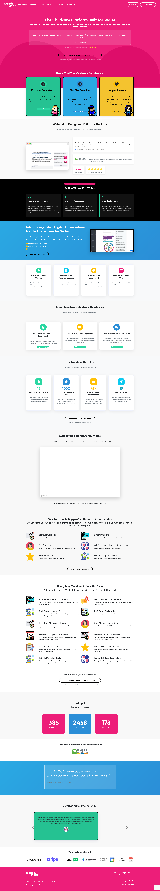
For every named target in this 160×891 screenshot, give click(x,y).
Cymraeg (33, 886)
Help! (53, 881)
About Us (50, 4)
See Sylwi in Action (37, 254)
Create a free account (80, 571)
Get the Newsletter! (127, 885)
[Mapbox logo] (44, 498)
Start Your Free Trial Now (80, 421)
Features (22, 4)
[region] (80, 474)
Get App (72, 4)
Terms (48, 881)
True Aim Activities (80, 835)
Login (60, 4)
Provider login (30, 881)
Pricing (33, 4)
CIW (41, 4)
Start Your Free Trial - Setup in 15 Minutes (80, 55)
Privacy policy (40, 881)
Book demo (148, 5)
